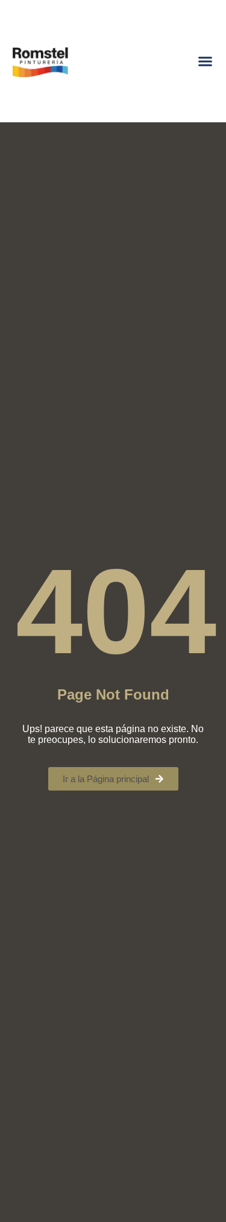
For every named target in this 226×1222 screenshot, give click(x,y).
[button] (205, 61)
